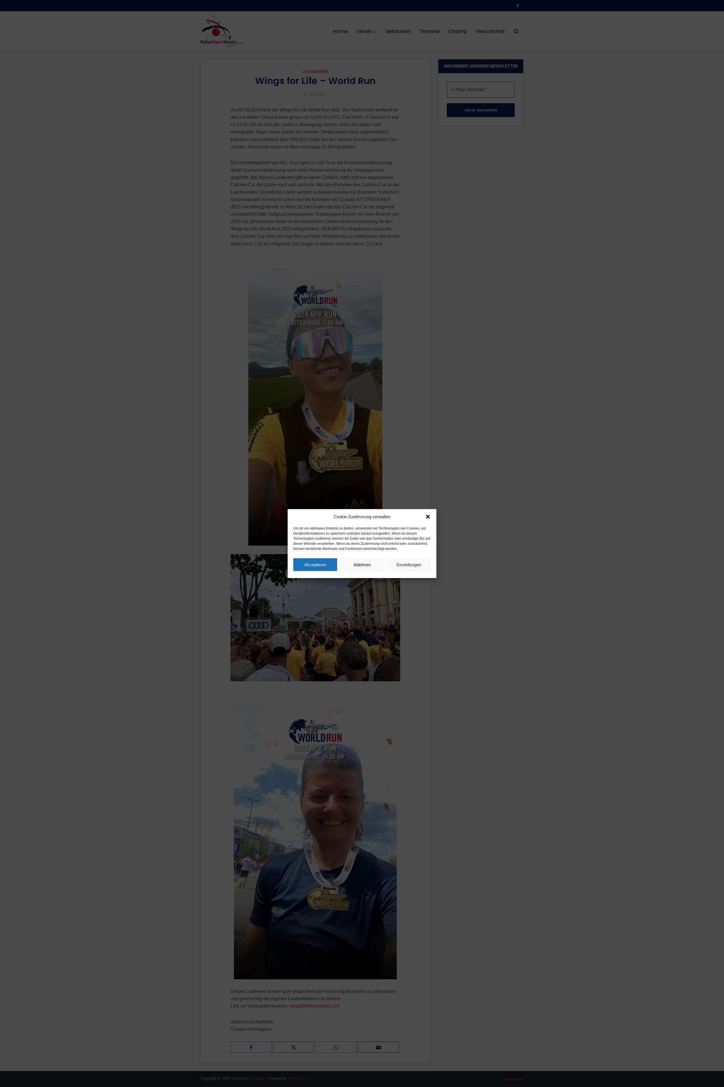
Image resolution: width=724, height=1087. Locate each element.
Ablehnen (362, 564)
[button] (428, 517)
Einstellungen (409, 564)
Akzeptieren (315, 564)
